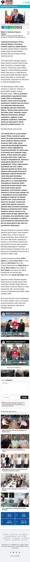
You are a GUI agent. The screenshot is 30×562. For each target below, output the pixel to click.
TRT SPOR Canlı (25, 538)
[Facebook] (3, 27)
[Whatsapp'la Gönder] (11, 27)
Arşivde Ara (7, 540)
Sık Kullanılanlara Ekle (10, 536)
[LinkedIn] (9, 27)
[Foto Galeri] (28, 2)
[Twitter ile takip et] (13, 552)
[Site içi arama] (19, 552)
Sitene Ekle (24, 540)
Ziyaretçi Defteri (16, 540)
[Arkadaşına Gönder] (14, 27)
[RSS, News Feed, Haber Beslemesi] (16, 552)
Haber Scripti (13, 556)
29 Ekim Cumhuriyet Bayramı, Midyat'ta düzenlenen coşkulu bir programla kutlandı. (13, 36)
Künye (18, 536)
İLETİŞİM (24, 536)
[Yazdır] (17, 27)
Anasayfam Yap (14, 534)
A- (28, 34)
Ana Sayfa (5, 534)
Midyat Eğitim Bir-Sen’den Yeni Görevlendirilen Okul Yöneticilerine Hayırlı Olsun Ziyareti (12, 5)
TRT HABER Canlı (6, 538)
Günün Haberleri (23, 534)
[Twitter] (6, 27)
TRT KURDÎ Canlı (16, 538)
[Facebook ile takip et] (10, 552)
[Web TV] (26, 2)
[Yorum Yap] (20, 27)
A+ (28, 32)
